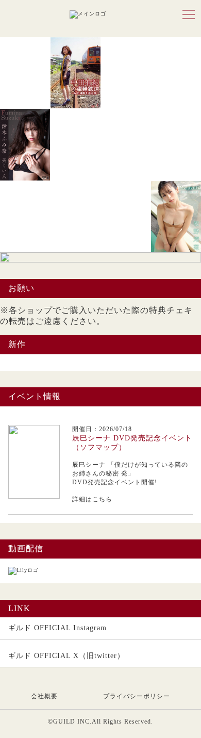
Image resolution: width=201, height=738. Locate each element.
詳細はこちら (92, 499)
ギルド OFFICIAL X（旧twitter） (66, 656)
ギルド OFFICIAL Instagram (57, 628)
